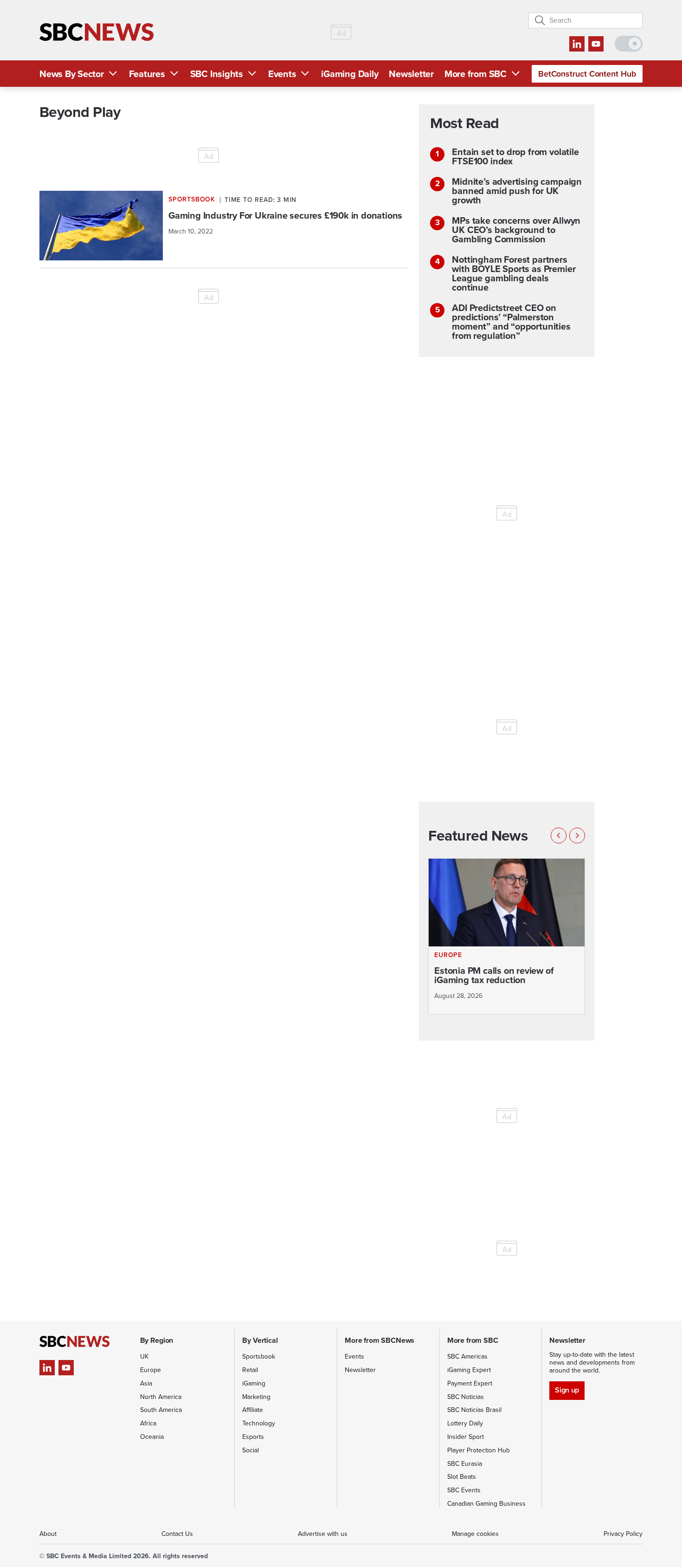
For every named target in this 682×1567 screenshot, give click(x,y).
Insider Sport (465, 1437)
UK (144, 1356)
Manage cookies (475, 1534)
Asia (146, 1383)
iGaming (253, 1383)
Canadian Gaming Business (486, 1504)
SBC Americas (467, 1356)
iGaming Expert (469, 1370)
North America (160, 1397)
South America (161, 1410)
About (48, 1534)
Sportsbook (258, 1356)
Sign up (567, 1390)
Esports (253, 1437)
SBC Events (464, 1490)
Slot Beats (461, 1477)
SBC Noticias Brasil (474, 1410)
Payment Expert (469, 1383)
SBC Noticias (465, 1397)
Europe (150, 1370)
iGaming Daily (349, 74)
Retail (250, 1370)
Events (282, 74)
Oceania (152, 1437)
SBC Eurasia (464, 1464)
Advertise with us (322, 1534)
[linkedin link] (577, 44)
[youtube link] (596, 44)
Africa (148, 1423)
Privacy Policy (623, 1534)
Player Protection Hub (478, 1450)
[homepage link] (96, 32)
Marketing (256, 1397)
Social (250, 1450)
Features (147, 74)
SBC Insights (216, 74)
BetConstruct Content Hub (587, 74)
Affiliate (252, 1410)
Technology (258, 1423)
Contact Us (177, 1534)
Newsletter (411, 74)
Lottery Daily (465, 1423)
